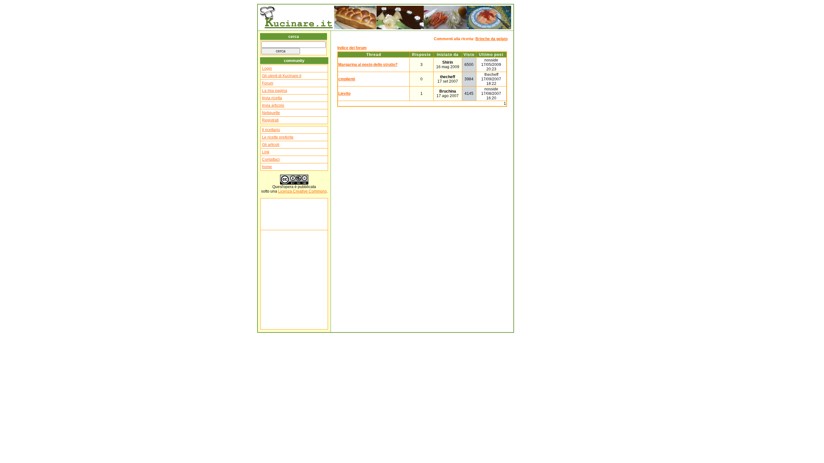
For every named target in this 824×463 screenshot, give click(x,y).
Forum (267, 83)
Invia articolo (273, 105)
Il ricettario (271, 130)
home (267, 167)
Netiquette (271, 113)
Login (267, 68)
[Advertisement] (281, 214)
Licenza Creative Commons (302, 191)
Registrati (270, 120)
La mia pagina (274, 90)
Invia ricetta (272, 98)
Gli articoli (270, 144)
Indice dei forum (352, 48)
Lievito (344, 93)
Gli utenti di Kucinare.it (281, 76)
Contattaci (271, 159)
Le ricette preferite (278, 137)
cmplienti (346, 79)
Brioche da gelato (491, 39)
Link (265, 152)
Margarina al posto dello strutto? (368, 64)
